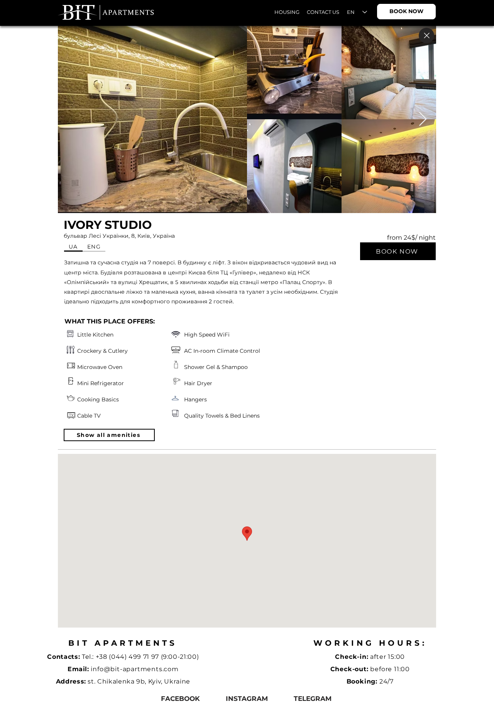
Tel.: (89, 656)
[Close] (426, 35)
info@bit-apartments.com (134, 669)
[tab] (73, 247)
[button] (109, 435)
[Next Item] (422, 119)
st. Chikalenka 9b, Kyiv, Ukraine (139, 681)
